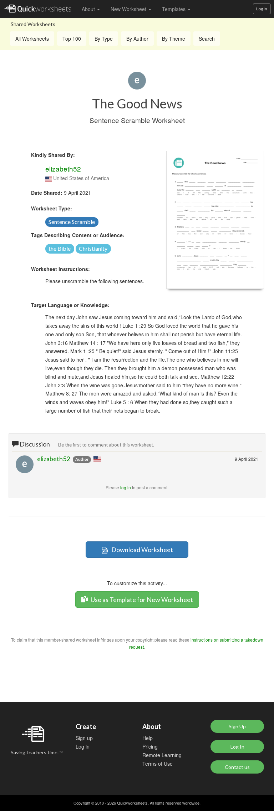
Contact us (237, 767)
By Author (137, 38)
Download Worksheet (140, 550)
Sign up (84, 737)
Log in (83, 746)
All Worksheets (32, 38)
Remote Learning (162, 755)
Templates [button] (174, 8)
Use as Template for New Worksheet (141, 599)
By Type (104, 38)
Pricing (150, 746)
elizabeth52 (63, 168)
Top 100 (71, 38)
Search (207, 38)
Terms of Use (157, 763)
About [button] (89, 8)
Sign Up (237, 726)
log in (125, 487)
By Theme (173, 38)
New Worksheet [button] (129, 8)
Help (147, 737)
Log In (261, 8)
